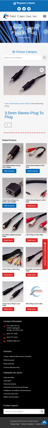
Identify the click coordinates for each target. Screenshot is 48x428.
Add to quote (9, 171)
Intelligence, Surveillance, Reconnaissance (17, 390)
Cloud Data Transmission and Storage (15, 387)
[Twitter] (24, 9)
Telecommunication (9, 384)
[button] (44, 16)
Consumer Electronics (10, 394)
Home (7, 103)
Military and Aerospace (11, 397)
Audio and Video (8, 377)
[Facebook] (19, 9)
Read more (31, 206)
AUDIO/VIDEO (14, 103)
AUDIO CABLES (25, 103)
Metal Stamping (8, 364)
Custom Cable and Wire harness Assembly (17, 356)
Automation (7, 381)
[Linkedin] (29, 9)
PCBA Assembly (8, 360)
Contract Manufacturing (11, 367)
